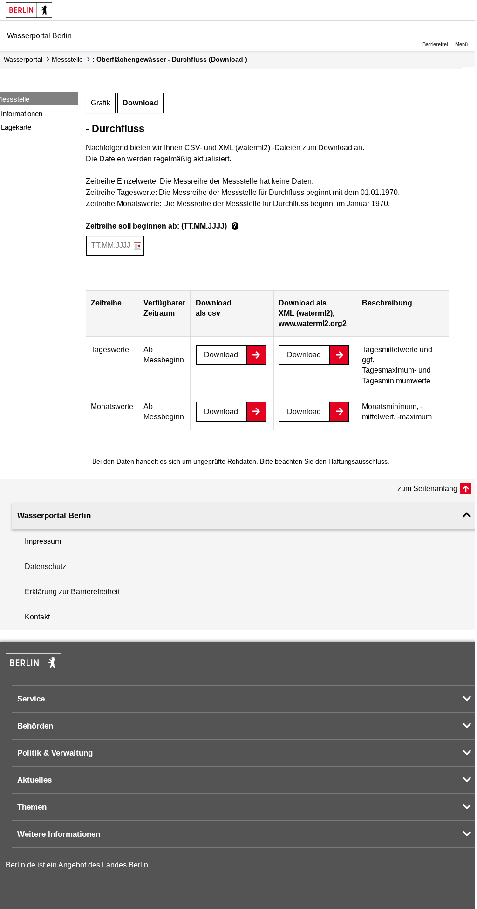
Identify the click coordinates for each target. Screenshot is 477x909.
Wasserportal (23, 59)
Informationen (21, 114)
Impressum (43, 541)
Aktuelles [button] (34, 780)
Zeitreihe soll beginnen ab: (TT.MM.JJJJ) (161, 226)
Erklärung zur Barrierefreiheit (72, 592)
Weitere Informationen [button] (58, 834)
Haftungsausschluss (358, 461)
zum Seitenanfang (427, 489)
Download (140, 103)
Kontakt (37, 617)
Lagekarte (16, 127)
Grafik (100, 103)
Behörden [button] (35, 726)
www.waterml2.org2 (313, 323)
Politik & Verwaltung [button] (55, 753)
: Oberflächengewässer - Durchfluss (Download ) (169, 59)
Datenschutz (45, 566)
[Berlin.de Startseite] (29, 10)
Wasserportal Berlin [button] (54, 515)
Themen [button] (32, 807)
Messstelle (67, 59)
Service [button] (31, 698)
